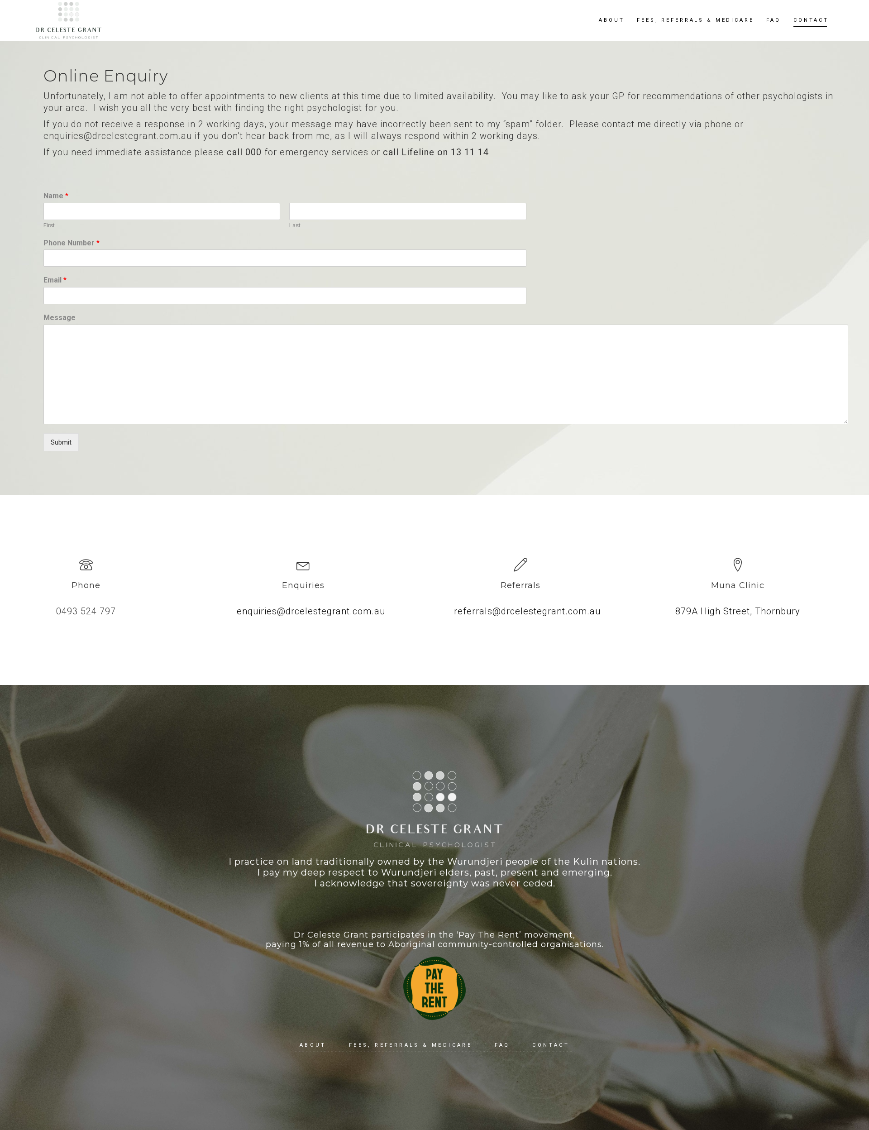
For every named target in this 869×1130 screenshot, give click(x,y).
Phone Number (71, 243)
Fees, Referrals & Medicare (410, 1045)
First (49, 225)
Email (55, 280)
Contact (550, 1045)
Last (295, 225)
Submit (61, 442)
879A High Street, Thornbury (737, 611)
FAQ (502, 1045)
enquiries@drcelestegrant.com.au (311, 611)
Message (59, 317)
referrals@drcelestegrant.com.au (527, 611)
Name (55, 196)
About (313, 1045)
